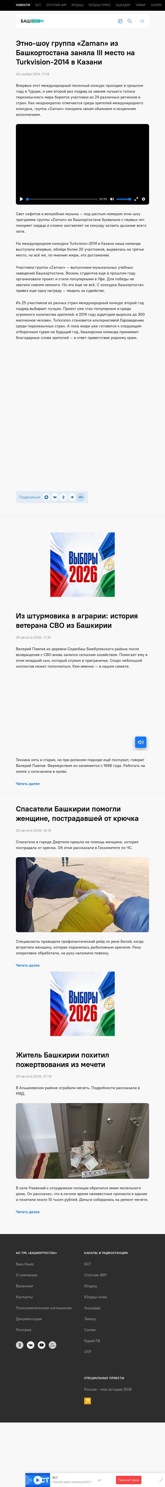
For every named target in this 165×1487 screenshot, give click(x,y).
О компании (26, 1275)
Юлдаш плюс (99, 5)
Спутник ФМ (56, 5)
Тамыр (141, 5)
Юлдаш (77, 5)
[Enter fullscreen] (161, 1480)
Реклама (23, 1330)
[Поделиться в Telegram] (72, 497)
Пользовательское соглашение (44, 1308)
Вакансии (24, 1286)
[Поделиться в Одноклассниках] (63, 497)
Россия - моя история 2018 (108, 1389)
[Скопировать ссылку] (80, 497)
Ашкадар (123, 5)
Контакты (24, 1297)
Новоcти (23, 5)
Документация (29, 1319)
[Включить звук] (141, 742)
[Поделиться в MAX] (46, 497)
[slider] (62, 199)
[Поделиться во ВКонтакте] (55, 497)
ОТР (87, 1351)
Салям (156, 5)
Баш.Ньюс (25, 1264)
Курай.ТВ (92, 1340)
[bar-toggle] (142, 21)
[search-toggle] (129, 21)
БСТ (38, 5)
